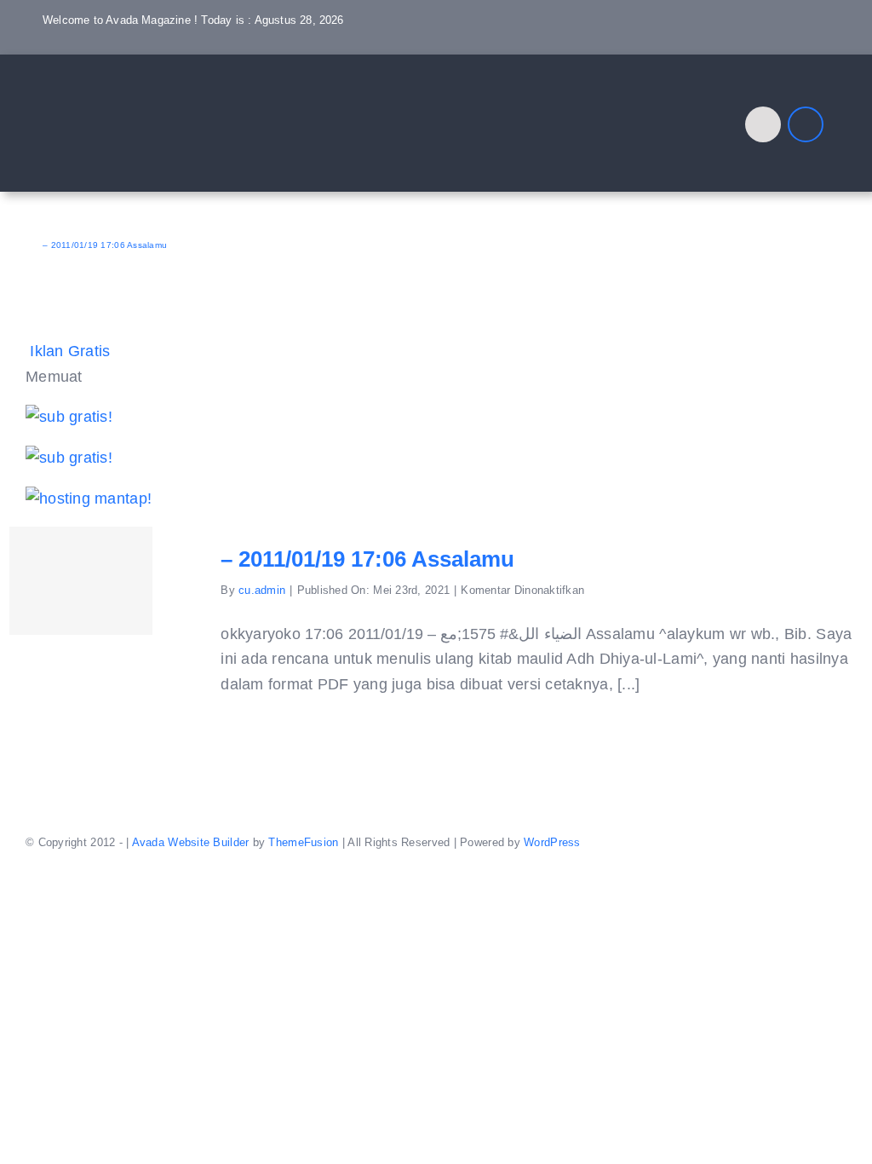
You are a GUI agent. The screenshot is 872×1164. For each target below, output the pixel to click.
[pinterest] (796, 48)
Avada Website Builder (191, 842)
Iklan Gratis (70, 351)
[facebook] (714, 48)
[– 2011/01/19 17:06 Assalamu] (80, 580)
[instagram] (769, 48)
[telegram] (824, 48)
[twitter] (742, 48)
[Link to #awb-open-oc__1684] (805, 124)
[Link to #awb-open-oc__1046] (763, 124)
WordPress (552, 842)
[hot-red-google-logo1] (132, 83)
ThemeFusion (303, 842)
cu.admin (261, 590)
